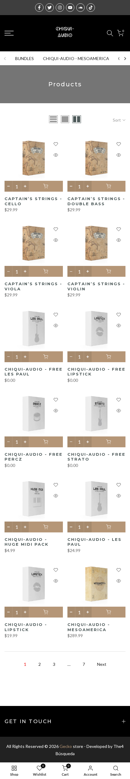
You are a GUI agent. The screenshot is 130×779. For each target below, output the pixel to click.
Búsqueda (65, 753)
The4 (118, 746)
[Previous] (5, 58)
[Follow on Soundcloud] (80, 7)
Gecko (66, 746)
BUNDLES (24, 58)
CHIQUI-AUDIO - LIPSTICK (26, 627)
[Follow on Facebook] (39, 7)
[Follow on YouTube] (70, 7)
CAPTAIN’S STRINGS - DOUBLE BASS (96, 201)
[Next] (125, 58)
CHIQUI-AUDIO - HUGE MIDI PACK (27, 542)
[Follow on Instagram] (60, 7)
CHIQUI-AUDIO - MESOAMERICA (76, 58)
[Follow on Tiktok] (90, 7)
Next (101, 664)
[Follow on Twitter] (49, 7)
